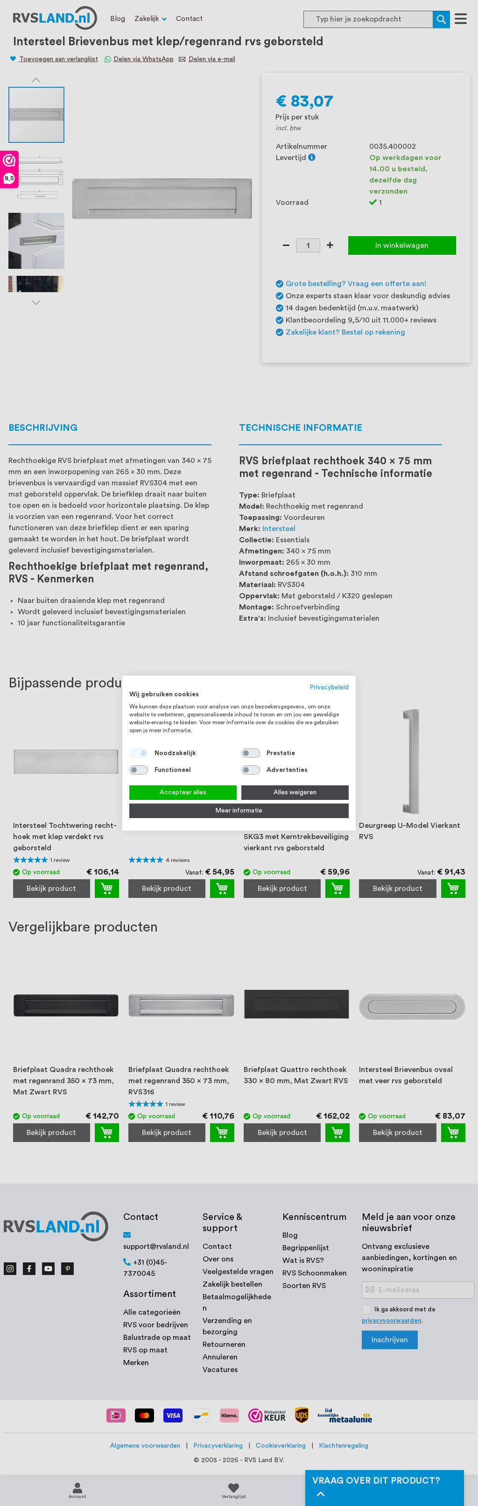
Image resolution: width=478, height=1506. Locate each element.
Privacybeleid (329, 687)
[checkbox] (250, 753)
